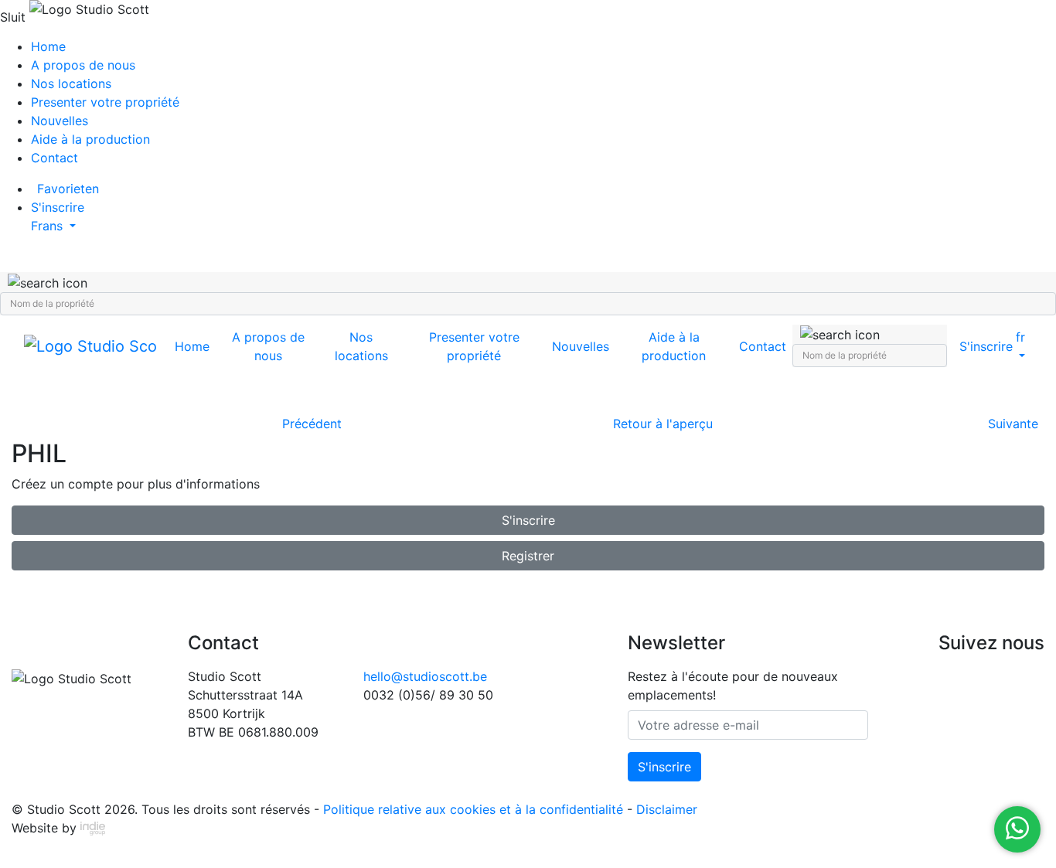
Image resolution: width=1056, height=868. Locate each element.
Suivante (1013, 423)
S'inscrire (528, 520)
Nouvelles (59, 120)
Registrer (528, 555)
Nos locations (71, 83)
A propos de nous (83, 65)
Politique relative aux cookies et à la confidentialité (473, 809)
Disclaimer (666, 809)
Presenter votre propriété (105, 102)
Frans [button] (48, 225)
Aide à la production (90, 139)
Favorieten (68, 188)
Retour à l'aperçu (663, 423)
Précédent (312, 423)
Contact (54, 157)
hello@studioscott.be (425, 676)
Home (48, 46)
